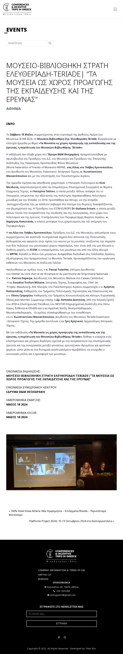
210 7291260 (63, 590)
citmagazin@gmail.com (63, 594)
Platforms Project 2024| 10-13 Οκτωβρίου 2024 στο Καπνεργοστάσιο (70, 521)
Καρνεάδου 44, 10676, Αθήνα (63, 586)
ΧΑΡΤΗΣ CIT (45, 574)
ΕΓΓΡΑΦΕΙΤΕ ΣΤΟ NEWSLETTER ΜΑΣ (61, 606)
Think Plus (90, 648)
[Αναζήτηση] (50, 43)
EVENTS (16, 29)
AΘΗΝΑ (13, 108)
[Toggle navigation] (115, 9)
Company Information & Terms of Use (61, 570)
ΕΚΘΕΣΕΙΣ (43, 578)
